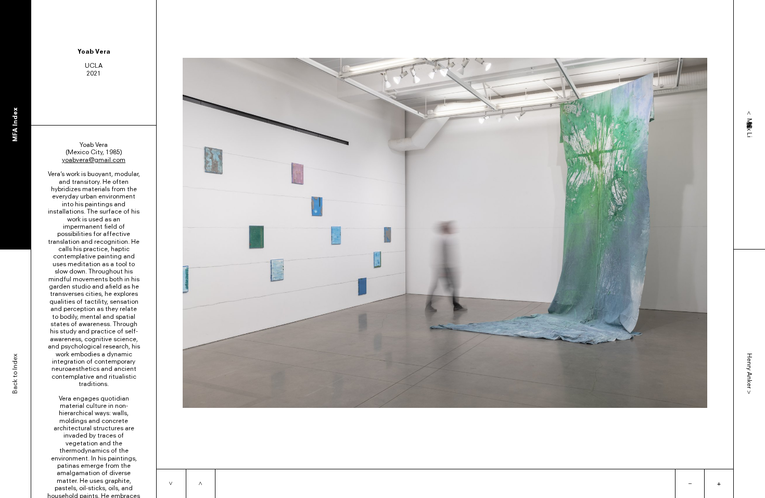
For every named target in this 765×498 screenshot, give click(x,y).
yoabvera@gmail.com (93, 160)
